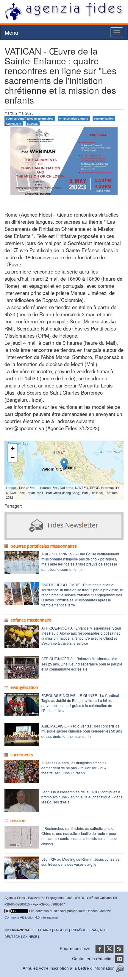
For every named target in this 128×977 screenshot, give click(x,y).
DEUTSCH (12, 936)
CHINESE (30, 936)
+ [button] (13, 448)
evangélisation (104, 118)
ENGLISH (61, 930)
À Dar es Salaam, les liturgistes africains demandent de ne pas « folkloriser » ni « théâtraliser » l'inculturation (73, 767)
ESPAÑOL (78, 930)
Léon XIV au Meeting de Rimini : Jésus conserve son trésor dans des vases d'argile (80, 862)
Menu (11, 32)
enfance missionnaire (73, 118)
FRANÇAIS (96, 930)
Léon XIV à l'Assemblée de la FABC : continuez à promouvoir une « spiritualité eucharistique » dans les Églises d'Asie (81, 796)
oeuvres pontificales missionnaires (29, 118)
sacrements (13, 123)
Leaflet (11, 487)
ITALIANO (44, 930)
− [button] (13, 457)
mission (32, 123)
